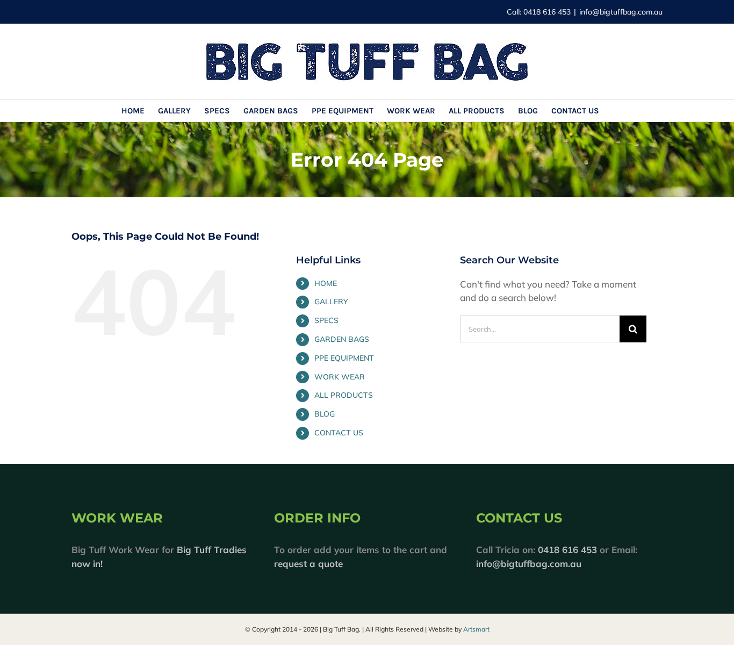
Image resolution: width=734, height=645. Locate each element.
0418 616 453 (567, 549)
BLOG (324, 414)
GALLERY (331, 301)
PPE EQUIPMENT (344, 358)
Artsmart (476, 629)
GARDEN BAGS (341, 339)
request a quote (308, 563)
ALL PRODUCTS (343, 395)
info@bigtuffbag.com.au (621, 12)
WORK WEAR (339, 377)
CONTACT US (338, 433)
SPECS (326, 320)
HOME (325, 283)
